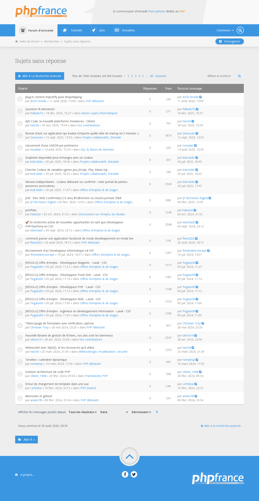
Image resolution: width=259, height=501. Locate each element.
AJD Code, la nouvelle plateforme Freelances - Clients (60, 121)
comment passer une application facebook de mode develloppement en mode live (79, 238)
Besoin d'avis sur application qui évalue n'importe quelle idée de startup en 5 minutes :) (82, 133)
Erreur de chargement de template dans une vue (57, 384)
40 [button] (151, 76)
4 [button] (139, 76)
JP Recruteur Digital (43, 202)
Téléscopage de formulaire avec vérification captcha (59, 323)
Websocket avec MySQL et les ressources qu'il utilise (59, 347)
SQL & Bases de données (97, 149)
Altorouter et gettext (38, 396)
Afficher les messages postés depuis (42, 412)
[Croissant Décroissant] (141, 412)
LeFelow (35, 388)
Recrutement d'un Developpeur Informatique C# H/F (59, 250)
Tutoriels (76, 30)
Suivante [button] (160, 76)
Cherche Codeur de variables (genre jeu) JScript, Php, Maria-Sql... (67, 170)
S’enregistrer (231, 41)
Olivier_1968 (38, 376)
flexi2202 (36, 242)
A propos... (27, 475)
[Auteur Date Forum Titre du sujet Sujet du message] (114, 412)
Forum (40, 30)
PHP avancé (88, 388)
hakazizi (35, 214)
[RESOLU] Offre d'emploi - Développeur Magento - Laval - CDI (66, 263)
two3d (34, 125)
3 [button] (135, 76)
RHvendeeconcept (42, 254)
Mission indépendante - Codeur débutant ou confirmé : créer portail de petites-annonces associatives (76, 184)
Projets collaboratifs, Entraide (101, 137)
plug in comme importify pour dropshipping (53, 97)
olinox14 (35, 339)
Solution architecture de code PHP (47, 372)
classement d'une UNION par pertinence (51, 145)
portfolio (31, 210)
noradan (35, 149)
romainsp (36, 364)
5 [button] (143, 76)
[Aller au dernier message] (200, 97)
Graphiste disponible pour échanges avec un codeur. (59, 157)
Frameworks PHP (96, 376)
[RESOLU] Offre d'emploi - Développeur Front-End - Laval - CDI (66, 275)
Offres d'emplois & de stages (99, 190)
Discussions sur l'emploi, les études (102, 214)
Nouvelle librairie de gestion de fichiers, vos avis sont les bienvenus (69, 335)
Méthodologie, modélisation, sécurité (103, 351)
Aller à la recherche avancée (41, 76)
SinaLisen (36, 137)
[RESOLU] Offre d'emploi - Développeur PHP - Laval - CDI (62, 287)
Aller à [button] (27, 439)
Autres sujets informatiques (99, 113)
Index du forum (28, 41)
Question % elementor (40, 109)
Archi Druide (38, 101)
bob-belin (36, 161)
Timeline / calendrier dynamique (46, 360)
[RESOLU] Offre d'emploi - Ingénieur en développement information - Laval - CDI (78, 311)
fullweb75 (36, 113)
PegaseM (36, 267)
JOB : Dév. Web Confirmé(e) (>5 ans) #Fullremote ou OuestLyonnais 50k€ (73, 198)
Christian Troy (39, 327)
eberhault (36, 230)
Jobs (102, 30)
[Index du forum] (43, 10)
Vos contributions (88, 125)
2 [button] (132, 76)
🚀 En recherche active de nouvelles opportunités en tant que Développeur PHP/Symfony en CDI (74, 224)
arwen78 (36, 400)
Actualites (128, 30)
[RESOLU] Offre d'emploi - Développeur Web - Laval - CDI (63, 299)
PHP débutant (95, 101)
